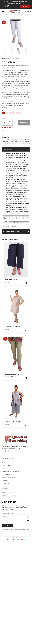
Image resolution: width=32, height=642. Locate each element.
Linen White (15, 141)
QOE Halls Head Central (9, 493)
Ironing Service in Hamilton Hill (10, 471)
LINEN (15, 139)
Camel (14, 226)
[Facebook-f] (3, 6)
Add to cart (24, 123)
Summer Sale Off (13, 143)
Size (3, 110)
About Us (4, 462)
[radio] (3, 113)
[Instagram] (6, 6)
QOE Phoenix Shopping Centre (10, 496)
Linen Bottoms (21, 139)
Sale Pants (5, 143)
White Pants (22, 143)
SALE (27, 141)
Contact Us (5, 483)
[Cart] (30, 11)
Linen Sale (8, 141)
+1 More (18, 113)
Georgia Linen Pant (7, 139)
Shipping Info (6, 474)
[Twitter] (8, 6)
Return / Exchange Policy (9, 477)
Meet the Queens (7, 465)
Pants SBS (22, 141)
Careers (4, 480)
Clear (3, 115)
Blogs (3, 468)
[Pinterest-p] (8, 451)
